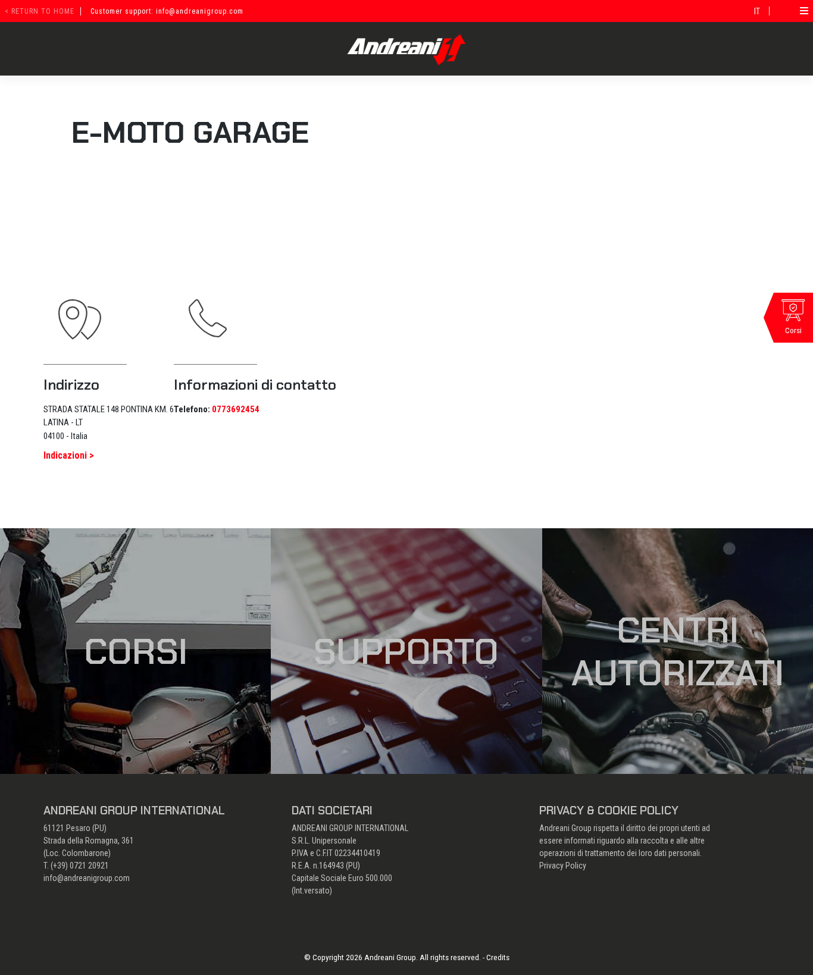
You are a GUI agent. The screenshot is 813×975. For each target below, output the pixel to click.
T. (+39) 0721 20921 (76, 865)
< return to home (39, 11)
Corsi (135, 651)
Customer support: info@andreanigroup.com (166, 11)
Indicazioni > (68, 455)
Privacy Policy (562, 865)
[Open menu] (804, 10)
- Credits (496, 957)
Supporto (406, 651)
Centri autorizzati (677, 651)
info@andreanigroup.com (86, 878)
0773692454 (235, 409)
